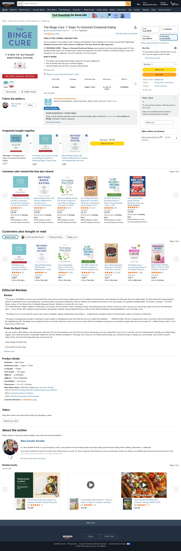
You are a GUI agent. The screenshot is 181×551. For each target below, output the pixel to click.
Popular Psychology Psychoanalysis (25, 396)
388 (93, 272)
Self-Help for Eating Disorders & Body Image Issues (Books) (33, 390)
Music (153, 10)
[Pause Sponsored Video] (57, 495)
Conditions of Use (60, 544)
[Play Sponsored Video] (90, 485)
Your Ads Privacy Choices (117, 544)
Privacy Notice (72, 544)
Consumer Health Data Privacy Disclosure (93, 544)
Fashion (137, 10)
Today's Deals (102, 10)
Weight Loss (45, 21)
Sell (130, 10)
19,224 (117, 272)
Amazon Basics (39, 10)
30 (46, 272)
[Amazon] (8, 4)
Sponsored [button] (5, 468)
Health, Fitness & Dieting (16, 21)
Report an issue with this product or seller (63, 74)
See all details (49, 93)
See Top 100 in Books (44, 387)
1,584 (140, 272)
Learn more (112, 116)
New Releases (64, 10)
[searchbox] (74, 3)
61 (23, 272)
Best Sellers (52, 10)
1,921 (70, 272)
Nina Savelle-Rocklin (54, 31)
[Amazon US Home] (67, 537)
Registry (146, 10)
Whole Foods (89, 10)
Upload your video (11, 421)
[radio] (150, 30)
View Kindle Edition (53, 122)
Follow (30, 105)
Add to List (150, 122)
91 (163, 272)
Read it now (111, 101)
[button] (4, 9)
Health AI (13, 10)
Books (112, 10)
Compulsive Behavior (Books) (21, 393)
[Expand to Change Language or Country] (140, 4)
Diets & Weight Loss (33, 21)
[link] (45, 143)
